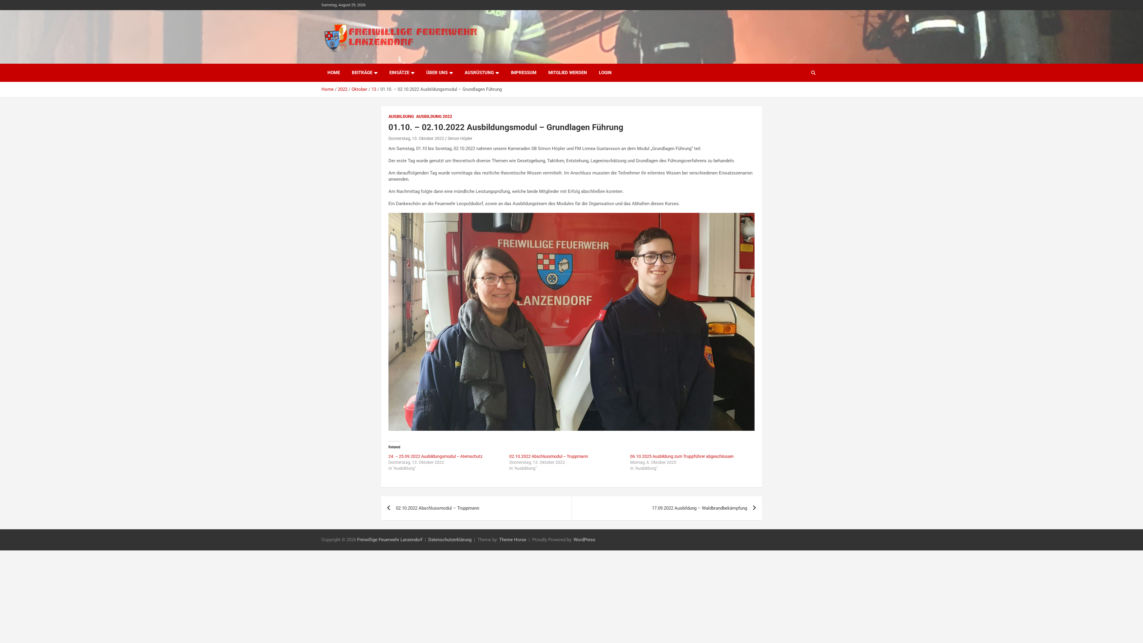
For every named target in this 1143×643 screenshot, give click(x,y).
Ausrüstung (479, 72)
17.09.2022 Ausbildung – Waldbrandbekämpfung (699, 508)
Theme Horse (512, 539)
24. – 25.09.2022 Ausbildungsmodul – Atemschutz (435, 456)
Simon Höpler (460, 138)
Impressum (523, 72)
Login (605, 72)
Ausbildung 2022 (434, 116)
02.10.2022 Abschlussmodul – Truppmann (548, 456)
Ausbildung (401, 116)
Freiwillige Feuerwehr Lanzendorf (389, 539)
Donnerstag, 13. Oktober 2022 (416, 138)
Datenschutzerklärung (449, 539)
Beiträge (362, 72)
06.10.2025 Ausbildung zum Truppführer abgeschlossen (682, 456)
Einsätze (399, 72)
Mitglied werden (567, 72)
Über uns (437, 72)
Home (333, 72)
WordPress (584, 539)
